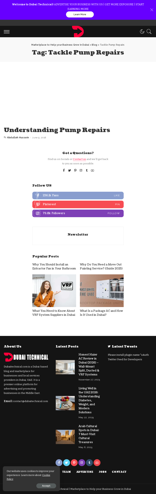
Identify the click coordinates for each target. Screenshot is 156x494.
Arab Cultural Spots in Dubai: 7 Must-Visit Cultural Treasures (89, 434)
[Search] (148, 31)
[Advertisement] (78, 90)
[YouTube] (92, 170)
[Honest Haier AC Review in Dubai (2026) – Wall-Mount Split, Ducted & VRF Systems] (65, 367)
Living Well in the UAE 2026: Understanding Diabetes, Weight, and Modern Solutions (89, 400)
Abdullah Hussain (18, 137)
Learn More (80, 14)
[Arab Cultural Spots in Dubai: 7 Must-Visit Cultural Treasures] (65, 437)
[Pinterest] (75, 170)
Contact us (79, 159)
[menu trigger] (7, 31)
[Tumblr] (87, 170)
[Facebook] (64, 170)
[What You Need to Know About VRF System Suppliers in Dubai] (54, 290)
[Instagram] (81, 170)
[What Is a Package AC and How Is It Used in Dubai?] (102, 290)
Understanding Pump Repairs (57, 130)
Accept (46, 485)
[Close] (152, 10)
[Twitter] (69, 170)
